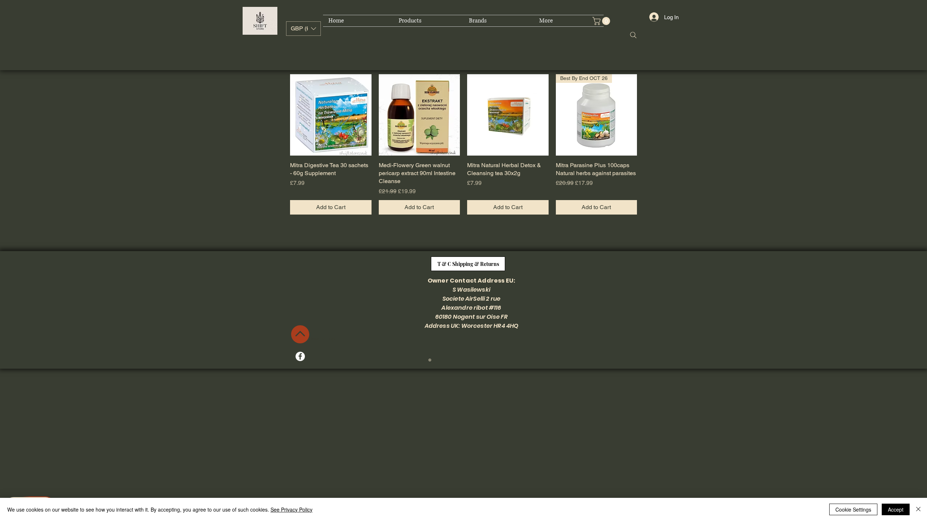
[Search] (633, 35)
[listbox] (303, 28)
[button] (303, 28)
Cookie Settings (853, 509)
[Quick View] (331, 115)
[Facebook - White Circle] (300, 356)
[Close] (918, 509)
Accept (895, 509)
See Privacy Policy (291, 509)
